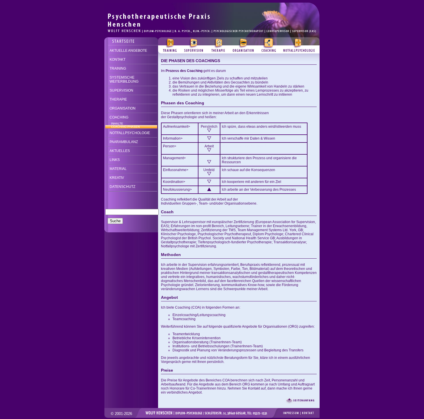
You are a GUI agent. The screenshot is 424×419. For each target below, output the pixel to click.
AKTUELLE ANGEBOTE (128, 51)
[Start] (212, 5)
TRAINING (118, 68)
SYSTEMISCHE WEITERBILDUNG (124, 79)
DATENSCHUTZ (122, 187)
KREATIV (117, 178)
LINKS (115, 160)
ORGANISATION (123, 108)
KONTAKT (117, 60)
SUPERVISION (121, 90)
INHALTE (117, 123)
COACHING (119, 117)
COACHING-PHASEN (125, 126)
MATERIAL (118, 169)
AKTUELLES (120, 151)
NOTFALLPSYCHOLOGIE (130, 133)
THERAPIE (118, 99)
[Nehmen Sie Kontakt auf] (131, 39)
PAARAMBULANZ (124, 142)
